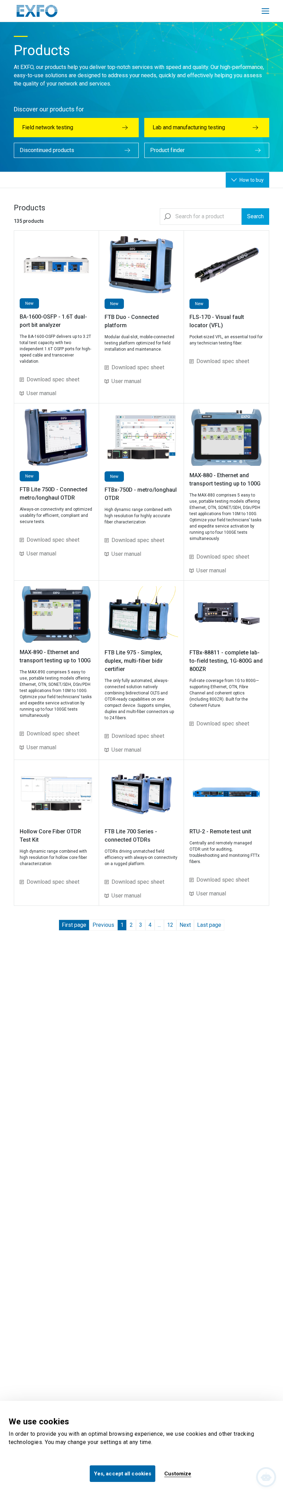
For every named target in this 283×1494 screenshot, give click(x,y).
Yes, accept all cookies (122, 1474)
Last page (209, 925)
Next (185, 925)
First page (74, 925)
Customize (177, 1474)
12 (170, 925)
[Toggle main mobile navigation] (265, 11)
